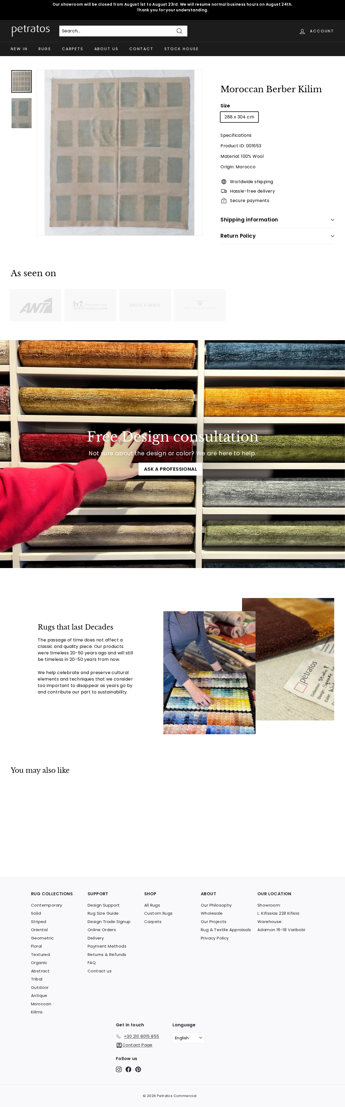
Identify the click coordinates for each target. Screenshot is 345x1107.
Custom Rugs (158, 913)
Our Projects (214, 921)
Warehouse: (269, 921)
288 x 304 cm (239, 117)
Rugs (45, 49)
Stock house (181, 49)
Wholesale (212, 913)
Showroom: (269, 905)
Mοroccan (41, 1004)
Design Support (104, 905)
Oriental (39, 929)
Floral (36, 946)
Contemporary (46, 905)
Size (225, 105)
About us (106, 49)
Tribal (36, 979)
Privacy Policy (215, 938)
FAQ (92, 962)
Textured (40, 954)
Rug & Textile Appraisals (226, 929)
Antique (39, 995)
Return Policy (238, 236)
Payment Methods (107, 946)
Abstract (40, 971)
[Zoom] (119, 152)
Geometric (42, 938)
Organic (39, 962)
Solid (36, 913)
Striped (38, 921)
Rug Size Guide (103, 913)
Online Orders (102, 929)
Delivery (96, 938)
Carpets (73, 49)
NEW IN (19, 49)
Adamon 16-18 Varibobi (281, 929)
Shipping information (249, 219)
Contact (141, 49)
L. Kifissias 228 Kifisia (278, 913)
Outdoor (40, 987)
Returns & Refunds (107, 954)
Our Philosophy (216, 905)
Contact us (100, 971)
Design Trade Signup (109, 921)
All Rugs (152, 905)
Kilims (37, 1012)
